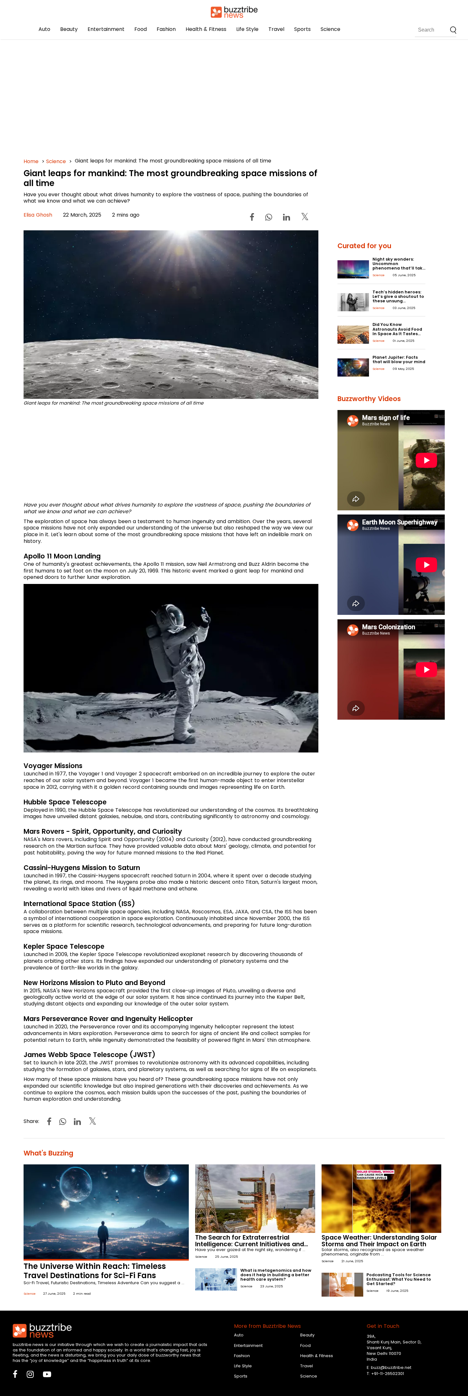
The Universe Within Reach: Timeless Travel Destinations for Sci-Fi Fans (95, 1271)
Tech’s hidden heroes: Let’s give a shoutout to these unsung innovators (398, 298)
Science (330, 29)
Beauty (69, 29)
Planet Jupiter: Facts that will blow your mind (398, 359)
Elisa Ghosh (38, 215)
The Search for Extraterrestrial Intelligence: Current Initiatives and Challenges (249, 1244)
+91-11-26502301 (387, 1373)
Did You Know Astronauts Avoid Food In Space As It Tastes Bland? (397, 331)
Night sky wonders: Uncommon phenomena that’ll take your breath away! (398, 265)
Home (31, 161)
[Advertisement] (215, 95)
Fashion (166, 29)
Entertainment (106, 29)
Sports (302, 29)
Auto (44, 29)
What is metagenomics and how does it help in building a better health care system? (275, 1275)
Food (140, 29)
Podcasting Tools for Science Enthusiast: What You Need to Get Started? (398, 1279)
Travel (276, 29)
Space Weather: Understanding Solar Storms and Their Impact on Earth (379, 1240)
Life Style (247, 29)
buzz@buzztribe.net (391, 1367)
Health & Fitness (206, 29)
